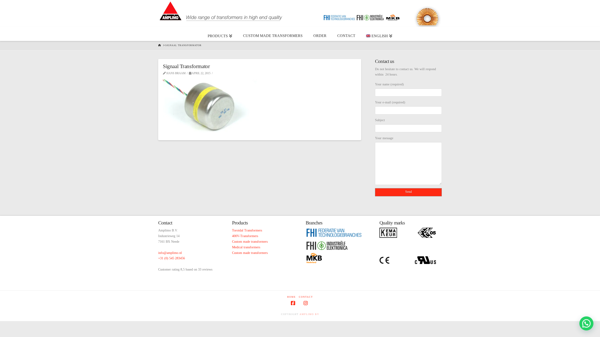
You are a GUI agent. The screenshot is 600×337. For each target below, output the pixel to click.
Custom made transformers (250, 241)
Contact (306, 297)
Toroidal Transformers (247, 230)
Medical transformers (246, 247)
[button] (586, 323)
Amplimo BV (309, 314)
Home (291, 297)
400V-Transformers (245, 236)
